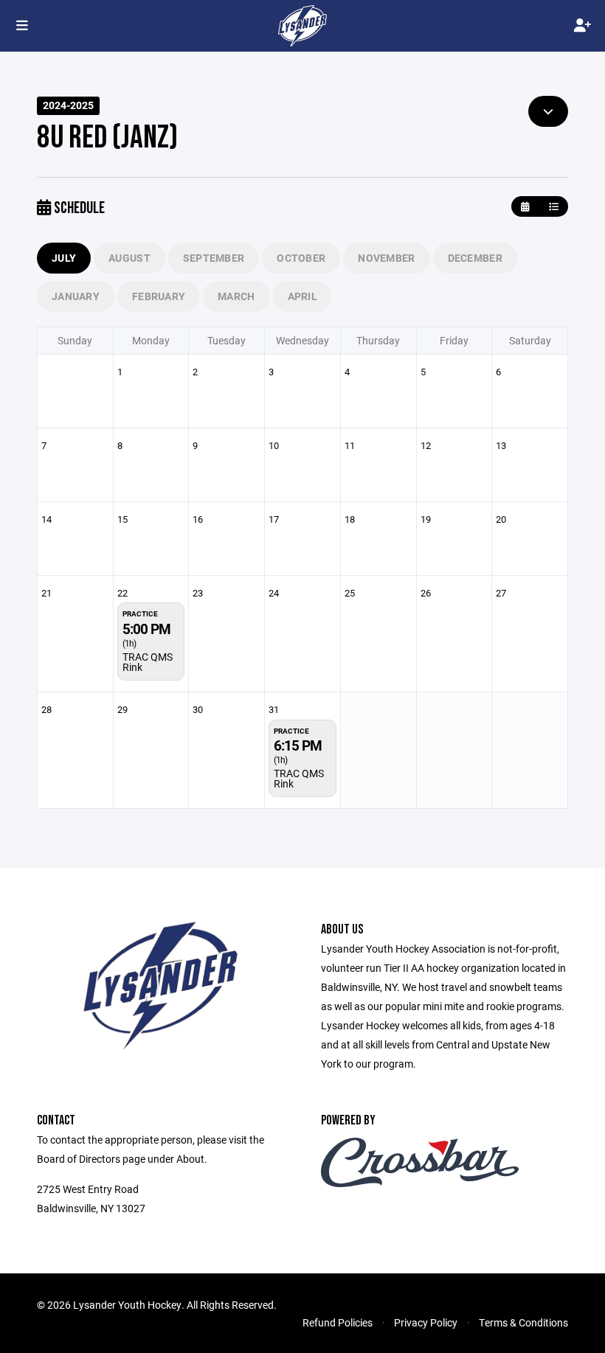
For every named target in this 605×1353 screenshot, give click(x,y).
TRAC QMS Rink (147, 662)
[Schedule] (553, 207)
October (301, 258)
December (475, 258)
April (302, 296)
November (386, 258)
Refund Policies (337, 1322)
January (76, 296)
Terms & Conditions (523, 1322)
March (236, 296)
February (158, 296)
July (64, 258)
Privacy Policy (425, 1322)
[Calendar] (525, 207)
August (129, 258)
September (214, 258)
